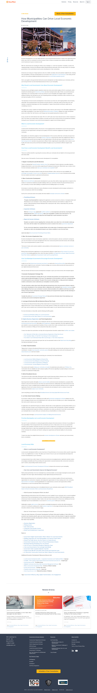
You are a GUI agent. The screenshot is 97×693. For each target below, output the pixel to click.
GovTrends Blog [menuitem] (54, 640)
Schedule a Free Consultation (48, 671)
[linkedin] (7, 61)
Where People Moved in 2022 (30, 571)
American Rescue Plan (60, 263)
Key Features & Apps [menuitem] (34, 656)
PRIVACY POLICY (47, 689)
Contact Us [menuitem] (74, 640)
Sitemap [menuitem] (73, 644)
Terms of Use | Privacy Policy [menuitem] (78, 646)
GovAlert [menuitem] (31, 661)
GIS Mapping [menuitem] (32, 659)
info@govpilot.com (69, 689)
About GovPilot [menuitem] (75, 637)
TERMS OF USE (55, 689)
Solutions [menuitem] (64, 1)
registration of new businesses (59, 74)
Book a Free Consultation (65, 13)
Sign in (88, 1)
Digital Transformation (45, 574)
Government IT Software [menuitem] (35, 650)
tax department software (59, 253)
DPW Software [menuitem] (32, 646)
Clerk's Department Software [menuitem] (36, 644)
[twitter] (7, 60)
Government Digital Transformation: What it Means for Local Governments (43, 536)
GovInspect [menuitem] (32, 663)
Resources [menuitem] (75, 1)
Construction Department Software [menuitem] (37, 640)
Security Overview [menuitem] (76, 642)
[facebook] (7, 58)
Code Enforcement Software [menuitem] (36, 642)
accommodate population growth (56, 76)
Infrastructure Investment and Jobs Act (39, 263)
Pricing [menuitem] (69, 1)
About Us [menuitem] (82, 1)
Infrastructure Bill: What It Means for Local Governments (37, 314)
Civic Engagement (56, 574)
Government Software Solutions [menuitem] (36, 637)
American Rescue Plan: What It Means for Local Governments (38, 316)
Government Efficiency (30, 574)
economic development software (51, 435)
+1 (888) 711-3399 (10, 643)
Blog (38, 574)
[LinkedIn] (73, 651)
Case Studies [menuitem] (53, 652)
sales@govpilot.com (10, 645)
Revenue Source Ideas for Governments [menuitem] (57, 643)
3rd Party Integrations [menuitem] (34, 665)
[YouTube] (76, 651)
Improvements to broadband (27, 481)
